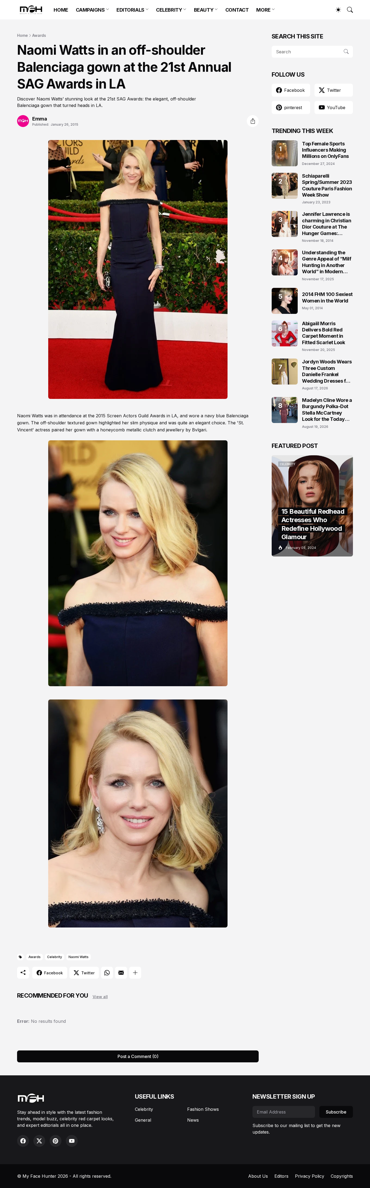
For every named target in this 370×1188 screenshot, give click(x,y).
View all (100, 996)
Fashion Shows (203, 1109)
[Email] (121, 973)
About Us (258, 1176)
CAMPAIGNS (90, 10)
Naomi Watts (79, 957)
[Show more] (135, 973)
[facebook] (23, 1141)
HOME (61, 10)
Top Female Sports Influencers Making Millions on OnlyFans (325, 150)
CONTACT (237, 10)
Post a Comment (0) (138, 1056)
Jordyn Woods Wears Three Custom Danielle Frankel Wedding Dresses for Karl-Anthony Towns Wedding (327, 371)
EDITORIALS (130, 10)
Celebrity (54, 957)
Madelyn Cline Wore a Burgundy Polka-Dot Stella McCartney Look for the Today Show (327, 409)
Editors (281, 1176)
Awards (39, 35)
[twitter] (39, 1141)
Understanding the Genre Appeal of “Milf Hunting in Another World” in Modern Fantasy (326, 262)
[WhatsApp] (107, 973)
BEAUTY (203, 10)
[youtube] (72, 1141)
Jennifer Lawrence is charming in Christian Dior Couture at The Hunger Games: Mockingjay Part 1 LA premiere (326, 223)
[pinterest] (55, 1141)
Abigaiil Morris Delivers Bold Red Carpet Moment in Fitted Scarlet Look (323, 333)
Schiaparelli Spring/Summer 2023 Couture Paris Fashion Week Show (327, 185)
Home (22, 35)
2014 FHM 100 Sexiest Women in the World (327, 297)
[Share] (253, 121)
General (143, 1120)
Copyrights (342, 1176)
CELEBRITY (169, 10)
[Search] (347, 9)
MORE (263, 10)
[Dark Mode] (335, 9)
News (193, 1120)
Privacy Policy (309, 1176)
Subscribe (336, 1112)
